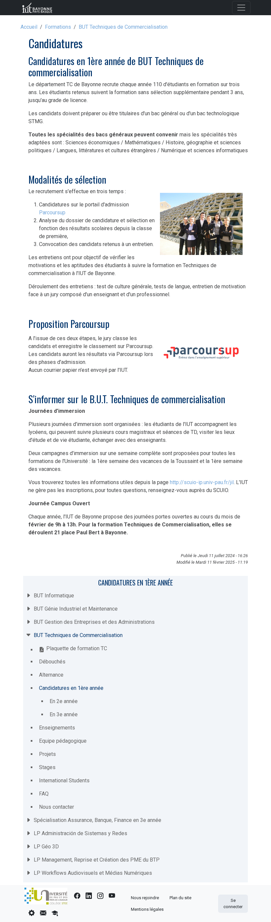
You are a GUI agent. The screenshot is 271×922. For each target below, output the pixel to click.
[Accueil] (39, 8)
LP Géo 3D (46, 846)
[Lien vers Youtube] (112, 896)
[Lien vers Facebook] (77, 896)
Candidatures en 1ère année (135, 582)
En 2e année (64, 701)
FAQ (44, 794)
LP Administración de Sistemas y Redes (80, 833)
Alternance (51, 675)
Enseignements (57, 728)
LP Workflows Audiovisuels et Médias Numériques (93, 873)
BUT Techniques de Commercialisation (123, 27)
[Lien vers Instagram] (100, 896)
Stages (47, 767)
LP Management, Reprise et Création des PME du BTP (97, 860)
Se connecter (233, 903)
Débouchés (52, 661)
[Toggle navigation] (241, 7)
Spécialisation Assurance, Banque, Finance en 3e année (97, 820)
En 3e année (64, 714)
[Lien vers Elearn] (55, 913)
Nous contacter (56, 807)
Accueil (28, 27)
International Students (64, 780)
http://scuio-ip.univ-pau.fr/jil (202, 482)
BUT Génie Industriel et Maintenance (76, 609)
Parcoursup (52, 212)
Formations (58, 27)
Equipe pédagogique (63, 741)
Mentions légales (147, 909)
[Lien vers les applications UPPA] (31, 913)
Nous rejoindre (145, 897)
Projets (47, 754)
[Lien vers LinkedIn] (89, 896)
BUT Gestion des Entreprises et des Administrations (94, 622)
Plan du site (180, 897)
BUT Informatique (54, 595)
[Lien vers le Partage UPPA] (43, 913)
